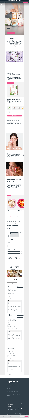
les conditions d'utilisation (14, 394)
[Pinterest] (21, 408)
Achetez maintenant (11, 32)
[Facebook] (21, 405)
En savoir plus (9, 189)
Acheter (27, 416)
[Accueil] (14, 4)
